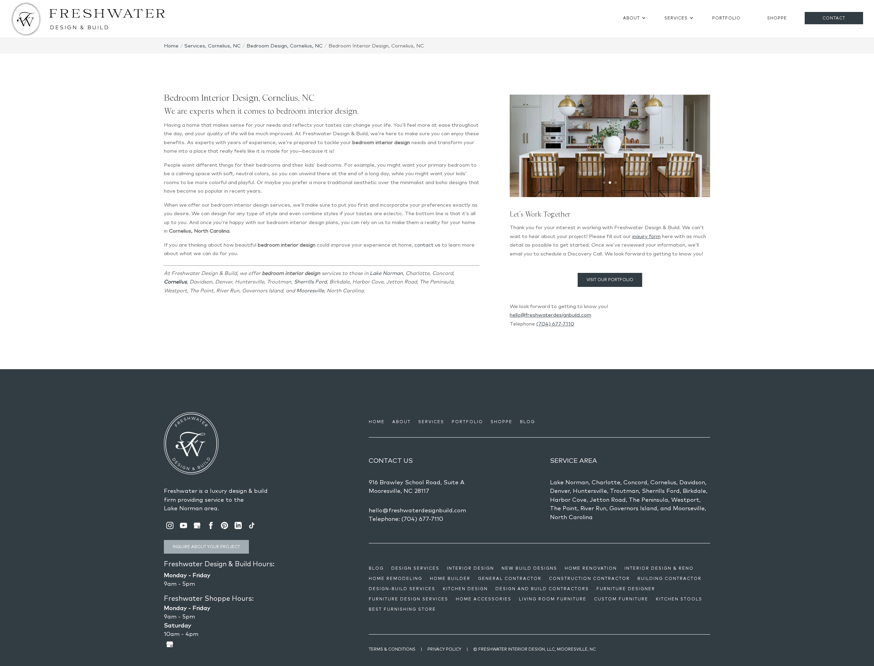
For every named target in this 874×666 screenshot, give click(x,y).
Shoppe (777, 17)
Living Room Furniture (553, 599)
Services (676, 17)
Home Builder (450, 578)
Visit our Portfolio (610, 279)
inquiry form (646, 236)
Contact (833, 17)
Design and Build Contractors (542, 588)
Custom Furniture (621, 599)
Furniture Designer (625, 588)
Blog (527, 421)
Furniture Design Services (408, 599)
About (631, 17)
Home (377, 421)
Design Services (415, 568)
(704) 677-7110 (555, 323)
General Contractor (509, 578)
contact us (427, 244)
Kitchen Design (465, 588)
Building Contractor (669, 578)
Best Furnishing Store (402, 609)
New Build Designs (529, 568)
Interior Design (470, 568)
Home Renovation (591, 568)
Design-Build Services (402, 588)
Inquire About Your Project (206, 546)
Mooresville (310, 290)
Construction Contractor (589, 578)
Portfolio (726, 17)
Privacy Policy (444, 649)
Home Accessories (483, 599)
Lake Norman (386, 273)
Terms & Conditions (392, 649)
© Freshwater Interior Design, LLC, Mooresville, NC (534, 649)
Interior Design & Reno (659, 568)
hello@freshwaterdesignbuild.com (550, 314)
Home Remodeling (395, 578)
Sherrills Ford (310, 281)
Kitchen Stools (679, 599)
